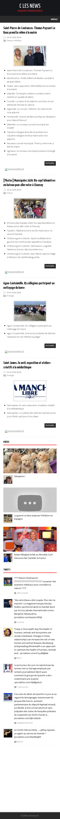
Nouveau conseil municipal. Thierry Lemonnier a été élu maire (30, 145)
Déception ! (19, 476)
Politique (17, 40)
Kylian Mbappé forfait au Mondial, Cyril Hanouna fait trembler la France (33, 556)
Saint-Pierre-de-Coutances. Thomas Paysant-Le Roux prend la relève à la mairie (29, 72)
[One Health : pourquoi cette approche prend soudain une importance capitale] (8, 634)
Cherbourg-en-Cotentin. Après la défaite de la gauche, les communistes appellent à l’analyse (29, 240)
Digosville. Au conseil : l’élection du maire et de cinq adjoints (29, 110)
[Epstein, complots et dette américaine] (8, 735)
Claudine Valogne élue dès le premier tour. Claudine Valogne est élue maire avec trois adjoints (27, 135)
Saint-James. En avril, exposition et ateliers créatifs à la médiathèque (31, 407)
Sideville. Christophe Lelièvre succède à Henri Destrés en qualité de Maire (29, 95)
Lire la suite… (50, 163)
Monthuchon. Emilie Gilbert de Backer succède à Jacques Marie (30, 80)
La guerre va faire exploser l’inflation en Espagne (33, 517)
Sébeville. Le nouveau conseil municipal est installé (28, 126)
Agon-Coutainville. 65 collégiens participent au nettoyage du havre (29, 327)
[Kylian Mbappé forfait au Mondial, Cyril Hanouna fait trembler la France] (8, 560)
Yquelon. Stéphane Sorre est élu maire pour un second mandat (30, 232)
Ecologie (10, 295)
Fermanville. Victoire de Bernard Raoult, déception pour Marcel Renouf (31, 118)
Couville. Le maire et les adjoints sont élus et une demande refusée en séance (30, 103)
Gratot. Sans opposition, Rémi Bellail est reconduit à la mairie (31, 87)
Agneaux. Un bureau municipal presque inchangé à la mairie (31, 152)
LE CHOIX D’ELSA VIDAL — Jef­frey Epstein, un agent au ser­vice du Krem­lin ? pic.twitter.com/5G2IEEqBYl (34, 733)
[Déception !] (8, 481)
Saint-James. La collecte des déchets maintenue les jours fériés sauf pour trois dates (31, 414)
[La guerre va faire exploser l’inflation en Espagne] (8, 521)
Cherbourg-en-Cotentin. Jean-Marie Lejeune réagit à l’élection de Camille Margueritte (31, 255)
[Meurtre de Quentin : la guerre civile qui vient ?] (8, 670)
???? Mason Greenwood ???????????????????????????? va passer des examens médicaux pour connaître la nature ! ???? (35, 583)
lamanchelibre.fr (16, 168)
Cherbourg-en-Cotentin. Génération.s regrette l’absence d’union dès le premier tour (29, 247)
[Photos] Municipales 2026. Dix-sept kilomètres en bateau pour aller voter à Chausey (31, 224)
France (9, 40)
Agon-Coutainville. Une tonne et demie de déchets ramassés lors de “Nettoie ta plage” (31, 335)
